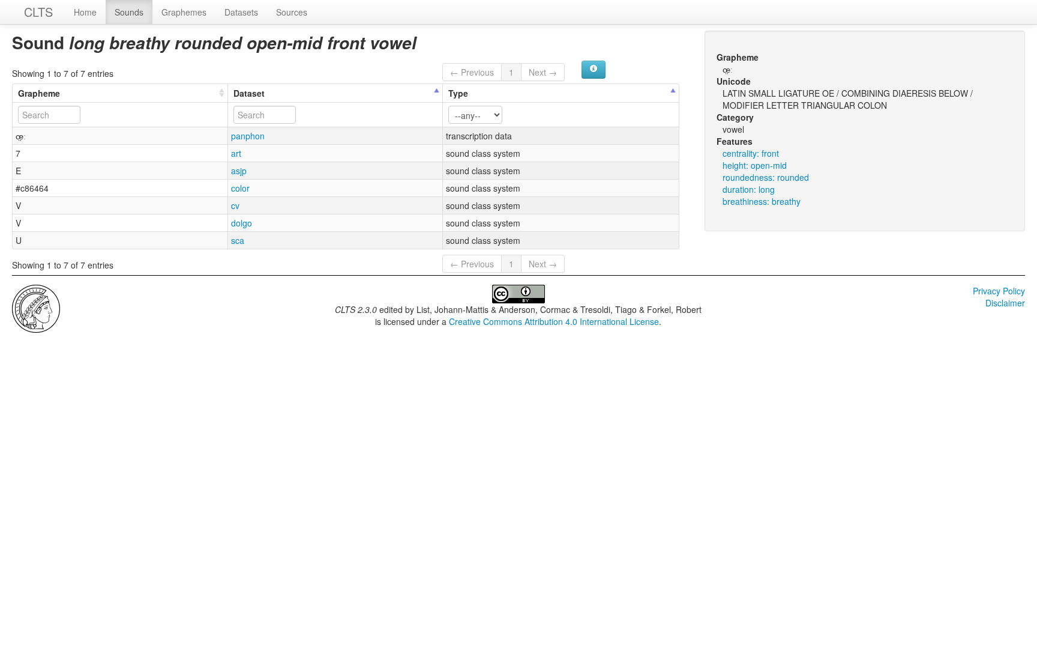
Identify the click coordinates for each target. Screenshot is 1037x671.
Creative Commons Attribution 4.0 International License (554, 321)
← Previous (472, 72)
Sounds (129, 12)
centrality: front (751, 153)
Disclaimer (1005, 303)
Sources (291, 12)
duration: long (749, 189)
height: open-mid (755, 165)
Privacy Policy (999, 291)
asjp (239, 171)
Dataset (249, 93)
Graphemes (183, 12)
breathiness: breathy (762, 201)
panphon (248, 136)
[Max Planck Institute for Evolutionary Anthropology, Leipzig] (36, 308)
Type (458, 93)
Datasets (241, 12)
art (236, 153)
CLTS (38, 11)
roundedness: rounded (766, 177)
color (240, 188)
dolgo (241, 223)
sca (237, 240)
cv (235, 205)
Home (85, 12)
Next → (543, 72)
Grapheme (39, 93)
